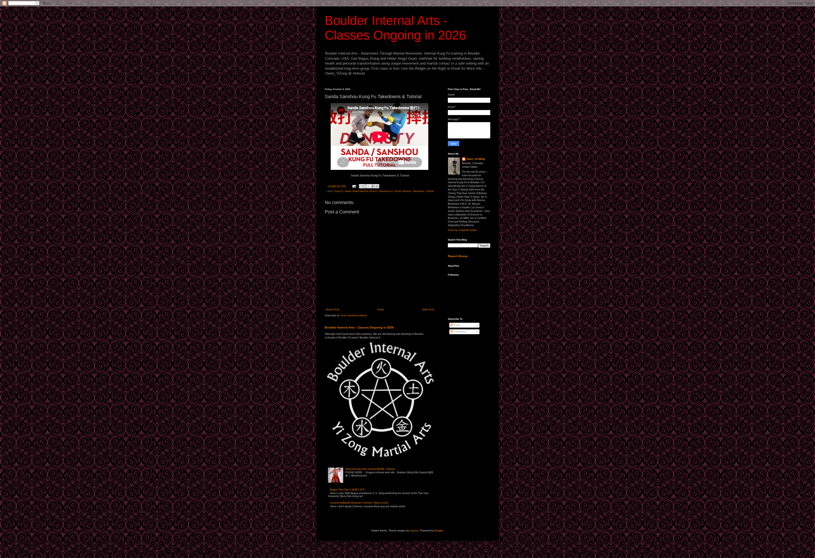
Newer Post (332, 309)
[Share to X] (369, 186)
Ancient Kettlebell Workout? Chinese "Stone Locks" (359, 502)
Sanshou (406, 191)
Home (380, 309)
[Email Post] (354, 186)
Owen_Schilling (475, 159)
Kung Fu (338, 191)
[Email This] (361, 186)
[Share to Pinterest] (377, 186)
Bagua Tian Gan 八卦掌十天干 (347, 489)
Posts (456, 325)
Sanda (347, 191)
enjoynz (414, 530)
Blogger (438, 530)
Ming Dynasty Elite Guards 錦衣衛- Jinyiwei (370, 469)
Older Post (428, 309)
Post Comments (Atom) (353, 315)
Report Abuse (458, 256)
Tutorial (429, 191)
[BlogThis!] (365, 186)
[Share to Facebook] (373, 186)
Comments (459, 331)
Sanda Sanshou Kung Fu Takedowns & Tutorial (376, 191)
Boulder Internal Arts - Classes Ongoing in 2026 (359, 327)
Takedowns (418, 191)
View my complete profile (462, 230)
